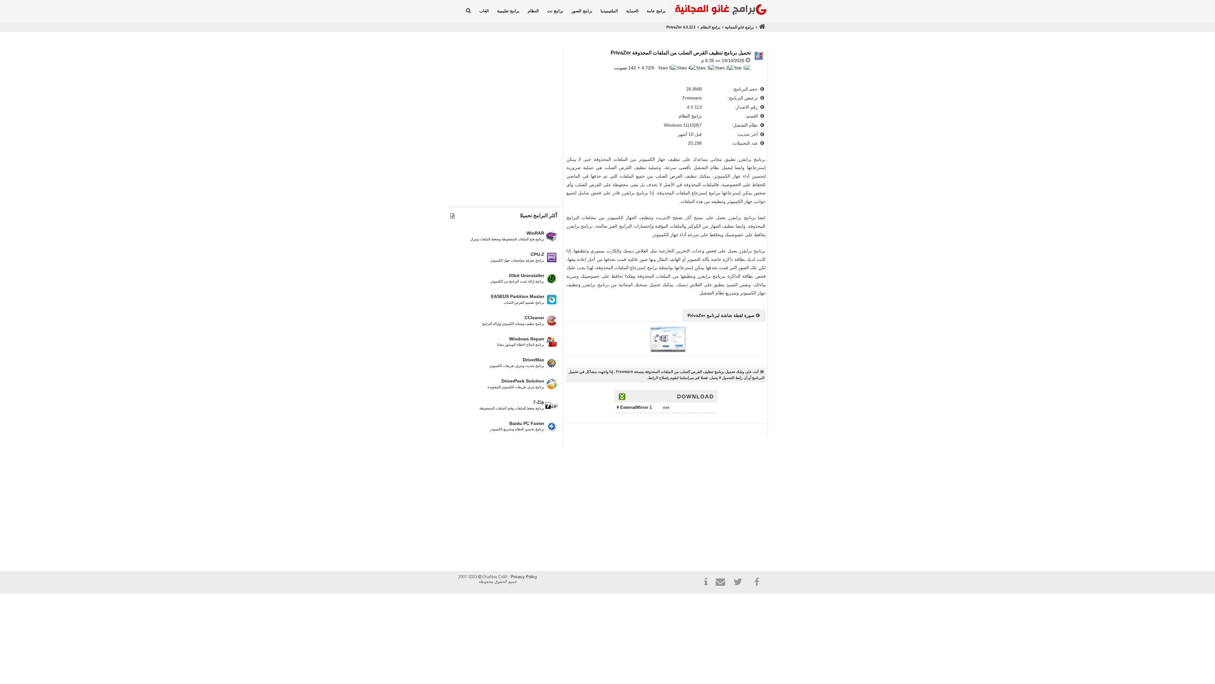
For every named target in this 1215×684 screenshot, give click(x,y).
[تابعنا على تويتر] (740, 583)
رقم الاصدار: (747, 107)
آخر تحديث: (748, 134)
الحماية (632, 11)
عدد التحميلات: (745, 143)
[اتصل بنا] (723, 583)
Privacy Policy (524, 576)
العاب (484, 11)
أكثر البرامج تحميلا (538, 215)
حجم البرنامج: (745, 89)
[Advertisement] (505, 141)
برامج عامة (656, 11)
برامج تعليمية (508, 11)
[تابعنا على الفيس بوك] (757, 582)
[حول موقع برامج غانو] (706, 583)
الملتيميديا (609, 11)
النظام (533, 11)
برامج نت (555, 11)
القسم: (752, 115)
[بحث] (468, 11)
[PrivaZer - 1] (668, 350)
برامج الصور (581, 11)
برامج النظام (710, 27)
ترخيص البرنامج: (743, 97)
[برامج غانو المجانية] (719, 10)
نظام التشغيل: (745, 125)
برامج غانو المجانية (739, 27)
